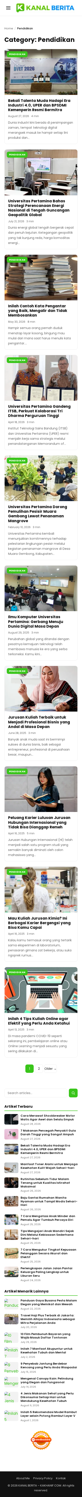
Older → (50, 1068)
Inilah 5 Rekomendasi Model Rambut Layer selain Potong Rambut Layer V (49, 1414)
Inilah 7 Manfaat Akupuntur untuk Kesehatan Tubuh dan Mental (47, 1351)
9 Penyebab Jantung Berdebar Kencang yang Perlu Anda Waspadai (49, 1365)
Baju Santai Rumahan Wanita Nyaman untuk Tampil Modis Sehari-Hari (49, 1201)
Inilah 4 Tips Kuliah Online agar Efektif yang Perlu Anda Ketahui (39, 1021)
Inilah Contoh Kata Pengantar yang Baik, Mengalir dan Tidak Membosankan (37, 310)
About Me (23, 1478)
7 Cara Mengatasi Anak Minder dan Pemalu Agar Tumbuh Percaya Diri (48, 1218)
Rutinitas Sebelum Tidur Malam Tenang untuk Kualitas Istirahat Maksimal (45, 1183)
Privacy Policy (42, 1478)
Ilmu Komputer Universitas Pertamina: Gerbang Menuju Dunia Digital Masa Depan (35, 621)
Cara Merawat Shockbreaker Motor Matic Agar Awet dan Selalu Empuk (48, 1117)
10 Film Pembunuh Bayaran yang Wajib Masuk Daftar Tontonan (45, 1336)
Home (8, 28)
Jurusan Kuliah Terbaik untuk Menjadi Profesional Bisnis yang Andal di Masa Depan (39, 722)
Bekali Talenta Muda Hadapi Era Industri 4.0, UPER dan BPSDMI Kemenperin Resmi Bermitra (39, 105)
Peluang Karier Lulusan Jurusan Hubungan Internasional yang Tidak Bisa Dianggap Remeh (39, 822)
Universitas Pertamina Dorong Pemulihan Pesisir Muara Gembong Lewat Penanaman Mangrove (37, 513)
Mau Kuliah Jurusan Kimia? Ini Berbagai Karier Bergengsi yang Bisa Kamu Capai (39, 923)
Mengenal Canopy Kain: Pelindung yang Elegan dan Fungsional (47, 1380)
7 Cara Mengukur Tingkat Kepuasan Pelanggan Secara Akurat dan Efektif (48, 1253)
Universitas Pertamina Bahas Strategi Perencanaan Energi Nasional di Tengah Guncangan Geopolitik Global (39, 208)
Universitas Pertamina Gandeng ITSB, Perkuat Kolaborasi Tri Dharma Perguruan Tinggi (39, 411)
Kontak (61, 1478)
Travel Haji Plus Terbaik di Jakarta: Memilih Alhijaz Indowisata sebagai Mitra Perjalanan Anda (48, 1319)
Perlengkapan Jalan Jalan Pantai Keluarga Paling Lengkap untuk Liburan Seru (46, 1272)
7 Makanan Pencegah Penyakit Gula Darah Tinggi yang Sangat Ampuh (48, 1132)
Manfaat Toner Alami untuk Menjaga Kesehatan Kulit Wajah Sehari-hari (49, 1166)
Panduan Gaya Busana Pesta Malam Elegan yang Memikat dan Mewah (49, 1302)
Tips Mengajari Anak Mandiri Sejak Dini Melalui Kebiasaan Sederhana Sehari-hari (47, 1235)
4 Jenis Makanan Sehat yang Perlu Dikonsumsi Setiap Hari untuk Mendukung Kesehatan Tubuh (47, 1397)
